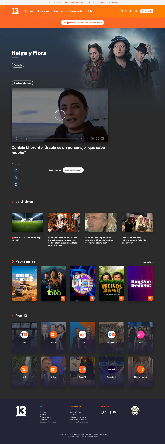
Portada (29, 11)
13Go (83, 2)
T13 (49, 2)
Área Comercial (75, 414)
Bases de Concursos (48, 422)
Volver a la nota (23, 83)
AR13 (66, 2)
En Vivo (145, 11)
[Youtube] (114, 413)
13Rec (95, 2)
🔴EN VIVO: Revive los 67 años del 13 (84, 22)
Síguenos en (55, 170)
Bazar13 (103, 2)
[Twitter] (126, 11)
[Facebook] (130, 11)
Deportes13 (57, 2)
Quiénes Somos (75, 412)
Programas (43, 11)
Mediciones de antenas (78, 419)
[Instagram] (121, 11)
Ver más (147, 262)
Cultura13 (75, 2)
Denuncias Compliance (78, 422)
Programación (75, 11)
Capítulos (58, 11)
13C (89, 2)
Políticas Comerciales (77, 417)
